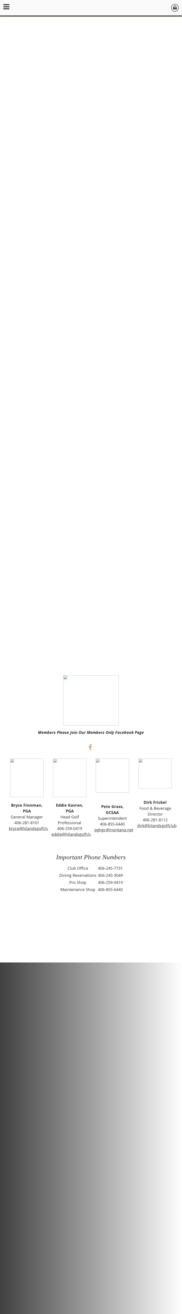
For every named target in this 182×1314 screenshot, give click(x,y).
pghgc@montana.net (113, 829)
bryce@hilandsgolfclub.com (35, 828)
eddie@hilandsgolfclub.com (77, 834)
